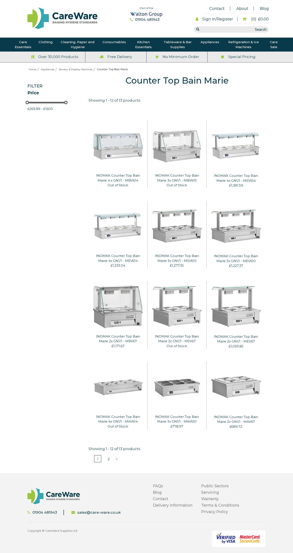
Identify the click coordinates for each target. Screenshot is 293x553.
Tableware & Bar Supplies (178, 44)
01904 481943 (147, 19)
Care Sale (274, 44)
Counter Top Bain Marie (112, 69)
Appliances (210, 42)
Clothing (46, 42)
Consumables (114, 42)
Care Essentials (23, 44)
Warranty (210, 498)
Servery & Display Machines (75, 69)
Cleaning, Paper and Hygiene (78, 44)
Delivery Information (173, 505)
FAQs (158, 486)
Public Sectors (215, 486)
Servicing (210, 492)
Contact (217, 8)
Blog (264, 8)
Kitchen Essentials (143, 44)
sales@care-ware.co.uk (99, 512)
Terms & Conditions (220, 505)
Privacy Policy (214, 511)
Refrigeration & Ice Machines (243, 44)
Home (32, 69)
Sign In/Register (217, 19)
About (242, 8)
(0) (259, 19)
